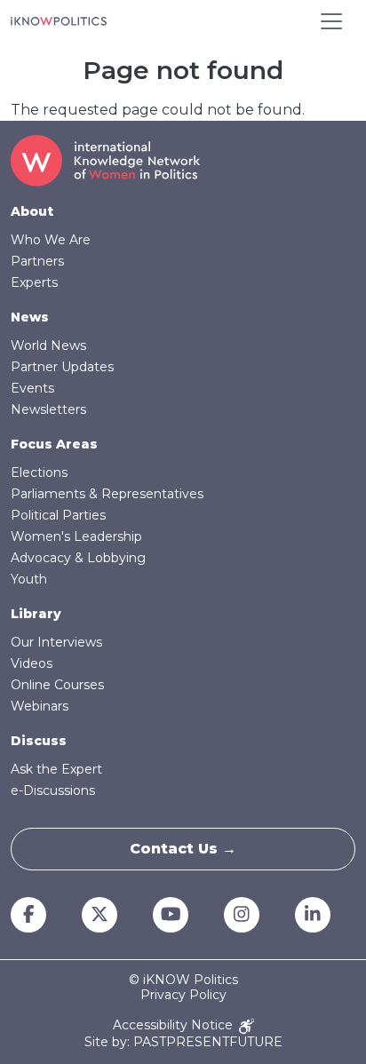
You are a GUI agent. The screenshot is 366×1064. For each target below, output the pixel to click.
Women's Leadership (76, 536)
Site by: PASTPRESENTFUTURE (183, 1042)
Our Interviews (56, 642)
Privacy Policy (183, 995)
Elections (39, 472)
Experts (34, 282)
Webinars (39, 706)
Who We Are (51, 240)
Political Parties (58, 515)
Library (36, 614)
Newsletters (48, 409)
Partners (37, 261)
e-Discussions (53, 790)
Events (32, 388)
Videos (31, 663)
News (30, 317)
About (32, 211)
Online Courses (57, 685)
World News (48, 345)
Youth (29, 579)
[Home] (59, 21)
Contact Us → (183, 848)
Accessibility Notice (174, 1025)
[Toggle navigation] (331, 21)
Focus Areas (54, 444)
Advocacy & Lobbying (78, 558)
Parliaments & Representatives (107, 494)
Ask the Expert (56, 769)
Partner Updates (62, 367)
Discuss (39, 741)
